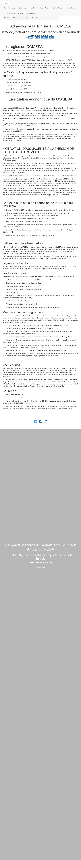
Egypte (51, 37)
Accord (31, 37)
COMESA (44, 37)
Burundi (37, 37)
